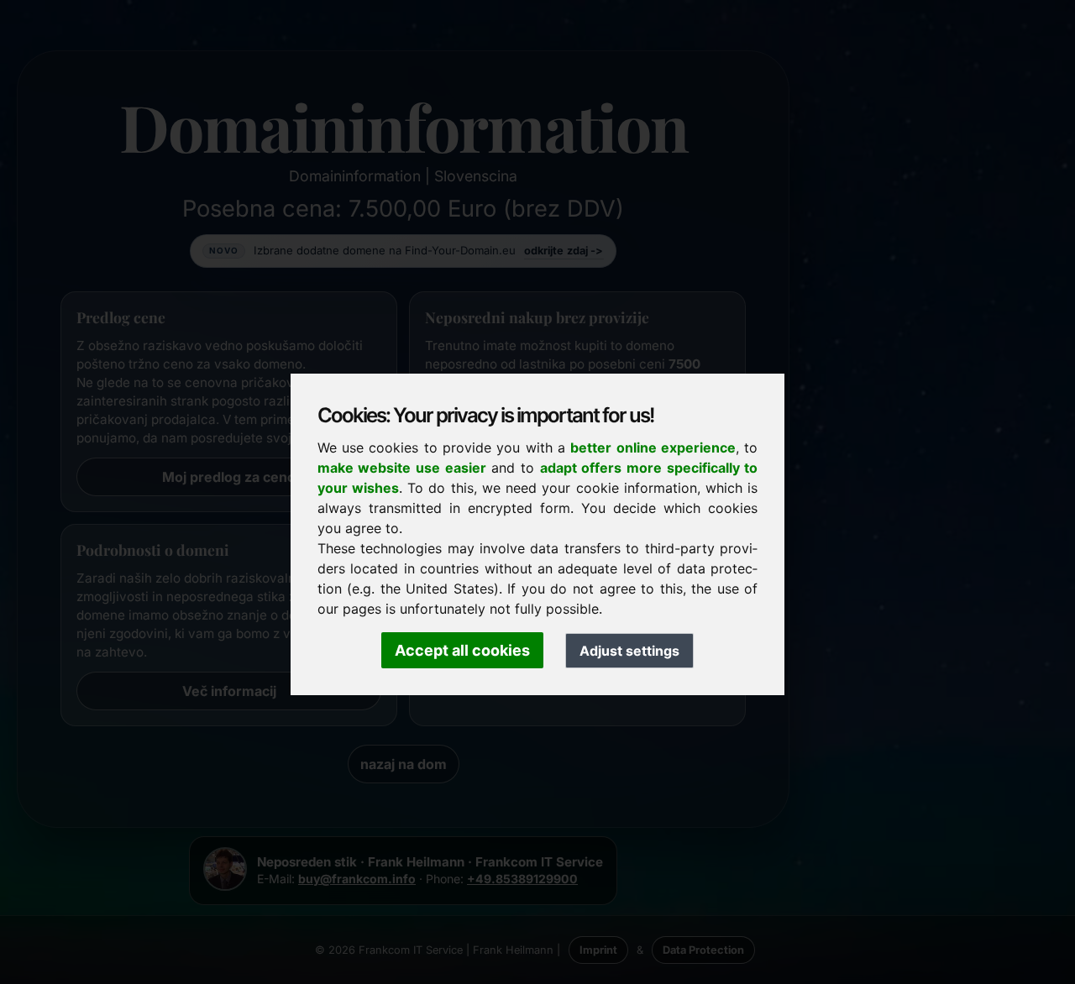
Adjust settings (629, 650)
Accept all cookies (462, 650)
